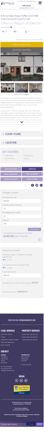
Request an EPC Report (11, 179)
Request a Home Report (11, 174)
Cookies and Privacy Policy (21, 410)
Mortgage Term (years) (12, 213)
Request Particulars (11, 169)
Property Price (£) (9, 272)
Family (3, 337)
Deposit (6, 220)
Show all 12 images (21, 94)
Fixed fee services (7, 342)
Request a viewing (32, 179)
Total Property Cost (10, 292)
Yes (10, 260)
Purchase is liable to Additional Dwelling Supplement (17, 256)
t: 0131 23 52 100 (26, 365)
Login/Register (31, 1)
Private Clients (6, 334)
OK (40, 424)
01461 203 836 (26, 5)
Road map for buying (30, 337)
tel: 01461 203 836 (6, 366)
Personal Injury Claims (9, 339)
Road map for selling (30, 334)
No (6, 260)
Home (18, 39)
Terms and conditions (21, 408)
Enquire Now (32, 169)
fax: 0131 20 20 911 (6, 368)
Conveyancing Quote (30, 339)
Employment (5, 345)
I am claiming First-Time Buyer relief (16, 265)
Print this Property (32, 174)
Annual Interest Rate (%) (12, 205)
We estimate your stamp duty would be (17, 283)
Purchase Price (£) (10, 197)
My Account (21, 1)
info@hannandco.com (26, 8)
